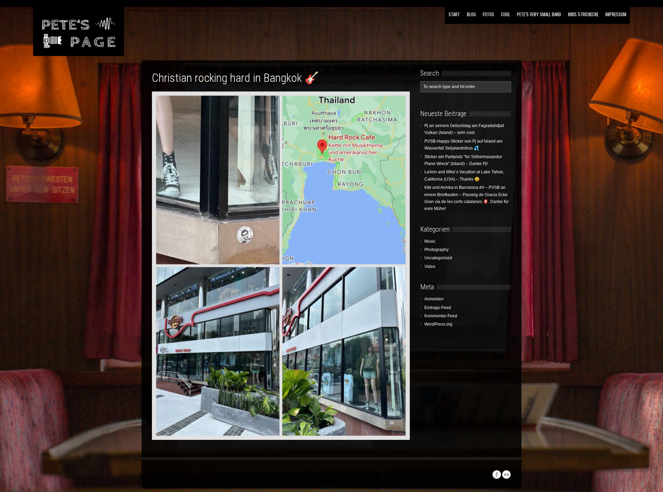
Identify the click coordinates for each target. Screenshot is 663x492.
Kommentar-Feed (440, 315)
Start (454, 14)
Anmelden (434, 299)
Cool (505, 14)
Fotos (488, 14)
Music (429, 241)
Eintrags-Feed (437, 307)
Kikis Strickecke (583, 14)
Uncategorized (438, 257)
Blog (471, 14)
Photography (436, 249)
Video (429, 266)
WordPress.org (438, 324)
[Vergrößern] (399, 100)
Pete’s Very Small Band (539, 14)
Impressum (615, 14)
